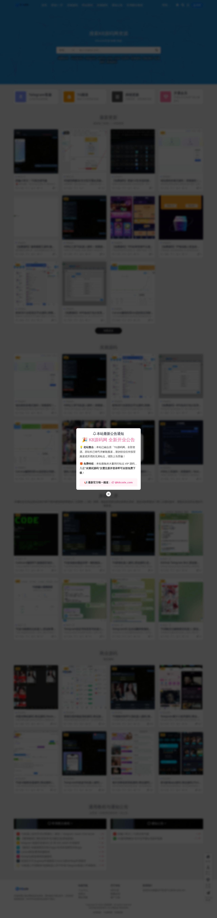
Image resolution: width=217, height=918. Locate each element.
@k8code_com (124, 482)
